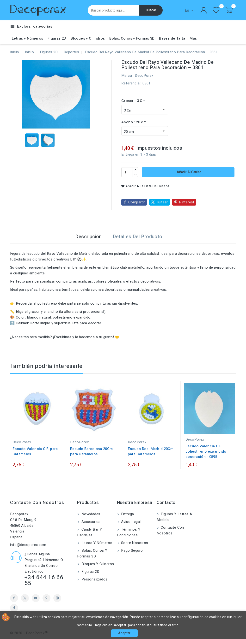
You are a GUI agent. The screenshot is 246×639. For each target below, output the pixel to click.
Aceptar (124, 633)
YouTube (36, 598)
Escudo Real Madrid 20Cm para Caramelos (150, 451)
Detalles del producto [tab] (137, 236)
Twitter (25, 598)
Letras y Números (27, 38)
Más (193, 38)
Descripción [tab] (88, 236)
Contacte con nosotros (37, 502)
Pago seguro (131, 550)
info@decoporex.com (28, 544)
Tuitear (162, 202)
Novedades (90, 514)
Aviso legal (130, 521)
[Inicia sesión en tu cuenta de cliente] (204, 10)
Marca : (127, 75)
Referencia (130, 83)
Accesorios (90, 521)
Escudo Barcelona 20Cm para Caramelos (91, 451)
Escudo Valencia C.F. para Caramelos (35, 451)
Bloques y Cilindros (88, 38)
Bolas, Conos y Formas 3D (132, 38)
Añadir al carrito (188, 172)
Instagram (57, 598)
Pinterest (186, 202)
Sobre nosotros (134, 542)
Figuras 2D (57, 38)
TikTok (14, 608)
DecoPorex (144, 75)
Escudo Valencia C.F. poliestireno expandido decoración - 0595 (205, 451)
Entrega (127, 514)
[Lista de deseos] (216, 10)
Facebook (14, 598)
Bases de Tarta (172, 38)
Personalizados (93, 579)
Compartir (136, 202)
